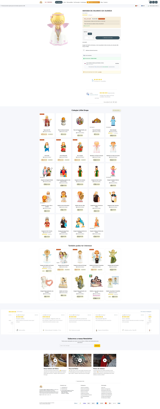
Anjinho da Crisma (63, 291)
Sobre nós (103, 387)
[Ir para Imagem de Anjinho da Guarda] (47, 256)
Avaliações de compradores (106, 393)
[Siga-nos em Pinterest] (50, 394)
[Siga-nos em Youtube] (48, 394)
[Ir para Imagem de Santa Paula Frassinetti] (63, 222)
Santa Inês (47, 155)
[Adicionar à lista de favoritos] (53, 121)
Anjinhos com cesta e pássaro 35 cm (96, 292)
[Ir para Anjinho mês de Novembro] (63, 196)
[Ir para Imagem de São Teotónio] (113, 196)
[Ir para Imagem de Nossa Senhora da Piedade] (80, 222)
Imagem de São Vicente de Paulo (97, 206)
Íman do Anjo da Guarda (63, 130)
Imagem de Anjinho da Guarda (47, 265)
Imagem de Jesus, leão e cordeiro (46, 206)
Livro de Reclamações (85, 396)
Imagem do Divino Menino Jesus (113, 180)
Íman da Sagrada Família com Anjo (80, 130)
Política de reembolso (85, 390)
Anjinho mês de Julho (80, 205)
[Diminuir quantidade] (85, 37)
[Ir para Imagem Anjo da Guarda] (113, 256)
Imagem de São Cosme (96, 180)
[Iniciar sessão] (156, 2)
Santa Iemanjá (113, 130)
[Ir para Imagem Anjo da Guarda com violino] (80, 282)
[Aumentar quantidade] (93, 37)
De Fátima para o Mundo (105, 397)
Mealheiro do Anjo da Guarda (96, 155)
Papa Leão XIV (47, 130)
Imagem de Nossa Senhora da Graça (96, 232)
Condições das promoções (106, 391)
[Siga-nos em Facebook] (45, 394)
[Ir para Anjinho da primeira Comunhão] (113, 282)
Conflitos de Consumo (85, 393)
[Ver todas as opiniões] (80, 311)
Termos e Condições (85, 387)
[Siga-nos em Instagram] (43, 394)
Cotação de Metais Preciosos (86, 394)
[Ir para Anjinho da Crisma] (63, 282)
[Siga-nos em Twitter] (47, 394)
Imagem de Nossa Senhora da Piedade (80, 232)
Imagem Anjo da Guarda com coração (46, 292)
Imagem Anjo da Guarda (63, 265)
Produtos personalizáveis (106, 396)
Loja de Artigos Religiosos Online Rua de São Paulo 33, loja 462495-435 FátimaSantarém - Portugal (67, 392)
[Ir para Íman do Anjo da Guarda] (63, 120)
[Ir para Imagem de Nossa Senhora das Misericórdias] (63, 171)
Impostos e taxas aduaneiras (106, 394)
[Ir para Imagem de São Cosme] (96, 171)
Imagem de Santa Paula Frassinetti (63, 232)
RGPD (82, 397)
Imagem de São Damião (80, 180)
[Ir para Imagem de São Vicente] (47, 222)
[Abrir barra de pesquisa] (153, 2)
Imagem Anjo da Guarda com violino (80, 292)
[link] (27, 330)
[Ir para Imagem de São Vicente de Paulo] (96, 196)
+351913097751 (64, 387)
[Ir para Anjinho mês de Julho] (80, 196)
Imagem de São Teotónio (113, 205)
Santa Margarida (63, 155)
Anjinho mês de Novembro (63, 205)
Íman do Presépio (96, 130)
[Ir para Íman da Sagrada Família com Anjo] (80, 120)
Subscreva (97, 345)
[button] (59, 2)
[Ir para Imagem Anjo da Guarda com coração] (47, 282)
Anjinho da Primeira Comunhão (97, 265)
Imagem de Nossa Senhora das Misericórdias (63, 180)
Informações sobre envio (106, 390)
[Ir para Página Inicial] (41, 2)
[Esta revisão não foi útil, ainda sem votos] (115, 102)
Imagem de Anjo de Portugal (80, 265)
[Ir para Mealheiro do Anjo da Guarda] (96, 146)
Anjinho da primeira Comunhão (113, 291)
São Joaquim (80, 155)
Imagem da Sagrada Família (47, 180)
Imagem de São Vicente (47, 231)
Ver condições (8, 5)
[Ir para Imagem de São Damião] (80, 171)
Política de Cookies (84, 391)
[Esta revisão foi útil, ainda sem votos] (113, 102)
